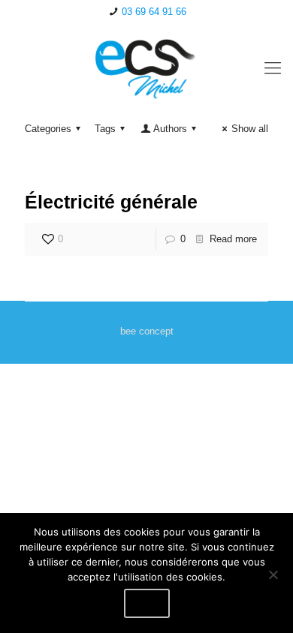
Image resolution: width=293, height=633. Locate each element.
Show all (249, 128)
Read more (233, 238)
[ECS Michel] (146, 68)
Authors (170, 128)
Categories (48, 128)
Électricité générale (111, 201)
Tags (105, 128)
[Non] (273, 575)
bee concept (147, 331)
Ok (146, 603)
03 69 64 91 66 (154, 11)
